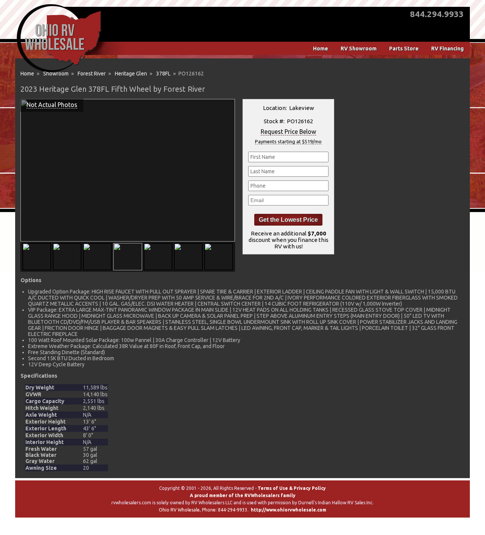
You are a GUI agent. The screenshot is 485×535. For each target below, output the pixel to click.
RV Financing (447, 48)
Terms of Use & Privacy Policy (292, 488)
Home (320, 48)
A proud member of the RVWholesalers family (243, 495)
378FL (163, 74)
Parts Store (404, 48)
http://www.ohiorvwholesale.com (288, 509)
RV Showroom (359, 48)
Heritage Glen (131, 74)
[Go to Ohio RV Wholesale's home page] (59, 72)
